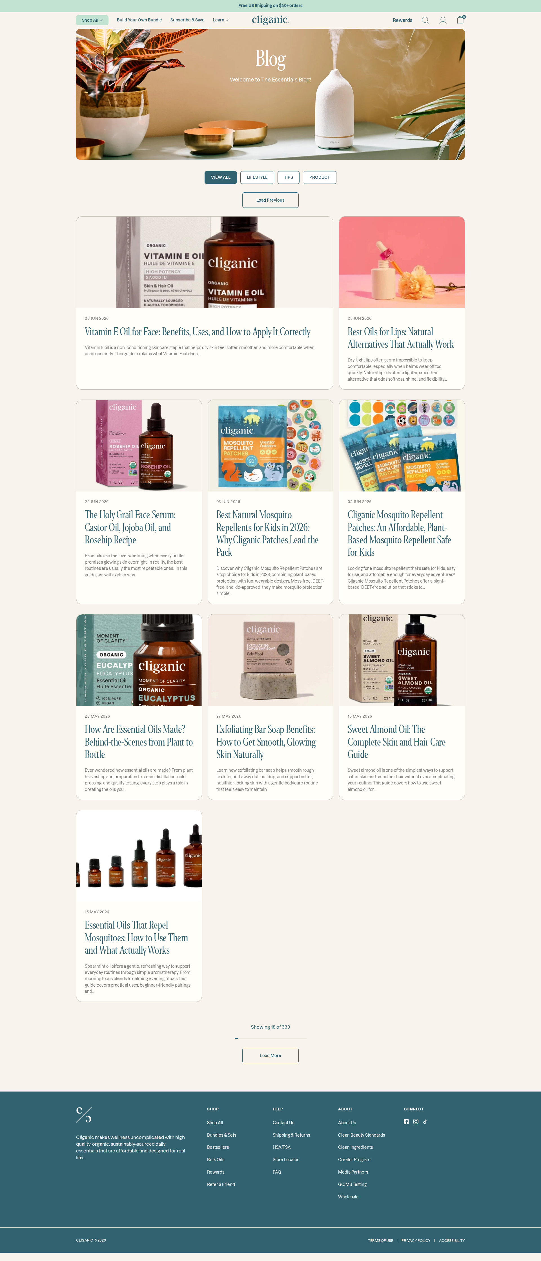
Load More (270, 1055)
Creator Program (354, 1160)
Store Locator (286, 1160)
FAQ (277, 1172)
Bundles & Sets (221, 1135)
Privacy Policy (416, 1240)
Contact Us (283, 1123)
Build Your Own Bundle (139, 20)
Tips (288, 177)
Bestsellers (218, 1147)
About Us (347, 1123)
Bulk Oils (215, 1160)
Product (319, 177)
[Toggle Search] (425, 20)
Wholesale (348, 1197)
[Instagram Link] (415, 1122)
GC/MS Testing (352, 1184)
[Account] (442, 20)
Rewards (403, 20)
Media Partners (353, 1172)
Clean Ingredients (355, 1147)
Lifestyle (257, 177)
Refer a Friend (221, 1184)
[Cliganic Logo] (270, 20)
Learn (218, 20)
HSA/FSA (282, 1147)
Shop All (90, 20)
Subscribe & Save (187, 20)
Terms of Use (380, 1240)
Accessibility (452, 1240)
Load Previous (270, 200)
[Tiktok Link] (425, 1122)
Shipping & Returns (291, 1135)
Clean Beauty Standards (361, 1135)
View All (220, 177)
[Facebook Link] (406, 1122)
